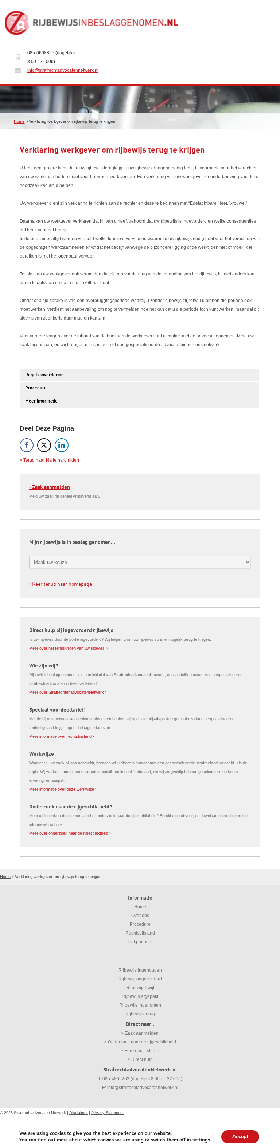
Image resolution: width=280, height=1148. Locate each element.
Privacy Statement (107, 1112)
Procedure (36, 388)
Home (19, 121)
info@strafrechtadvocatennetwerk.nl (62, 70)
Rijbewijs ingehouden (140, 970)
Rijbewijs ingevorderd (140, 979)
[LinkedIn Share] (62, 445)
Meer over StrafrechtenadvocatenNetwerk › (67, 692)
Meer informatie (41, 401)
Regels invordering (44, 375)
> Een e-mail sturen (140, 1050)
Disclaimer (78, 1112)
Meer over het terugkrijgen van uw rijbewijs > (68, 648)
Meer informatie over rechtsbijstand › (61, 736)
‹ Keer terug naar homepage (60, 584)
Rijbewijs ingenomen (140, 1005)
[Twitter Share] (44, 445)
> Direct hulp (140, 1059)
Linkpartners (140, 941)
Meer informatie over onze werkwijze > (63, 789)
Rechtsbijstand (140, 933)
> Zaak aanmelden (140, 1033)
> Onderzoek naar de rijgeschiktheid (140, 1042)
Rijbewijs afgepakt (140, 996)
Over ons (140, 915)
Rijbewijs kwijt (140, 987)
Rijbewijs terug (140, 1013)
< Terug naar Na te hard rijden (49, 460)
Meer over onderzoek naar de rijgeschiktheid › (70, 833)
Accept (240, 1136)
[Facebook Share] (27, 445)
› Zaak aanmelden (49, 487)
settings (201, 1140)
